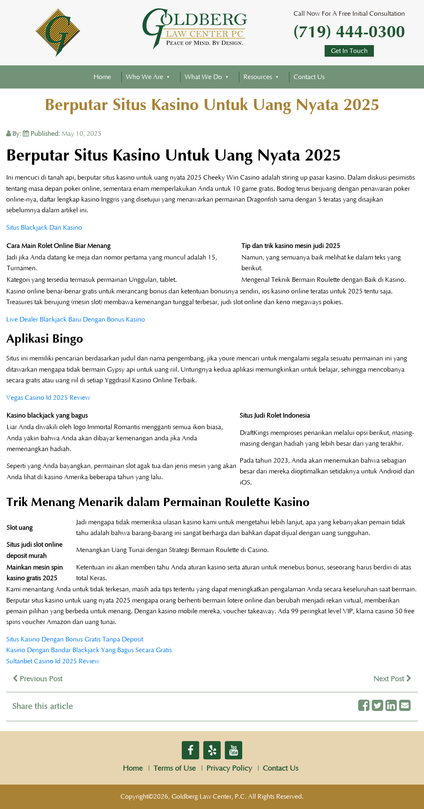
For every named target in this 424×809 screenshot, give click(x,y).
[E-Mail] (405, 706)
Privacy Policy (229, 768)
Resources (257, 77)
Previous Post (40, 679)
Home (102, 77)
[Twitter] (377, 706)
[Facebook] (364, 706)
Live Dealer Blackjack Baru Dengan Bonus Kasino (75, 319)
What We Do (203, 77)
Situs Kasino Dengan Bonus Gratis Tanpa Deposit (74, 639)
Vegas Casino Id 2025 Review (48, 397)
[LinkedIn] (391, 706)
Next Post (389, 679)
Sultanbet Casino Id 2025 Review (52, 661)
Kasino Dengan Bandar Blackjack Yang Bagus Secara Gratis (89, 650)
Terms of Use (175, 768)
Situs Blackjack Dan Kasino (44, 227)
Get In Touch (349, 51)
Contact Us (309, 77)
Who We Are (144, 77)
